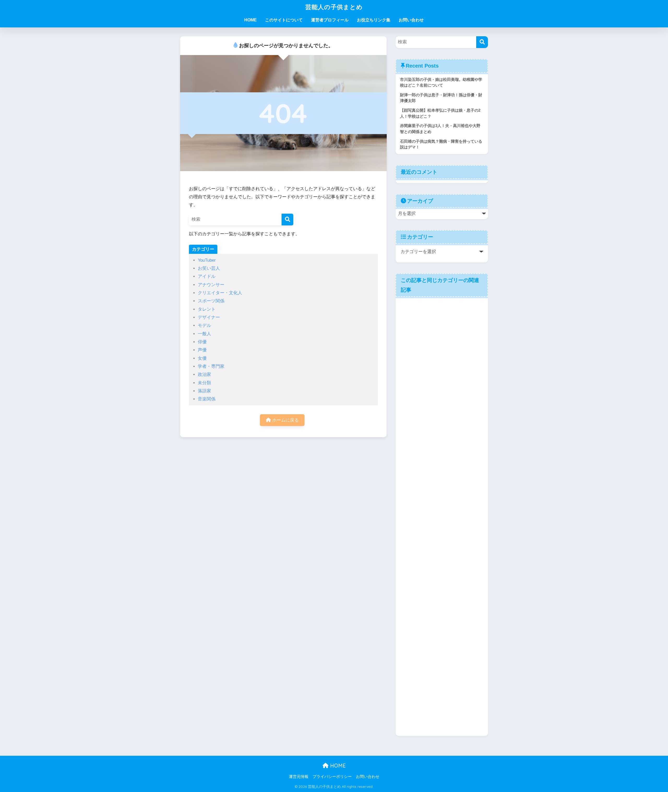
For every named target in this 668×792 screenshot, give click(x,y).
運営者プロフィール (330, 20)
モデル (204, 325)
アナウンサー (211, 284)
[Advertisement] (441, 516)
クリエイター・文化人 (220, 292)
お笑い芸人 (209, 268)
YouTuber (207, 260)
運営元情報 (298, 777)
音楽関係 (207, 399)
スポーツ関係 (211, 300)
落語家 (204, 390)
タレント (207, 309)
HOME (250, 20)
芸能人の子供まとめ (334, 7)
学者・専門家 (211, 366)
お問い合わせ (411, 20)
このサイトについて (284, 20)
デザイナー (209, 317)
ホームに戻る (285, 420)
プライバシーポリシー (332, 777)
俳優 (202, 341)
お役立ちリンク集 (373, 20)
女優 (202, 358)
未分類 (204, 382)
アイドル (207, 276)
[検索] (287, 219)
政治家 (204, 374)
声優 (202, 349)
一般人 (204, 333)
